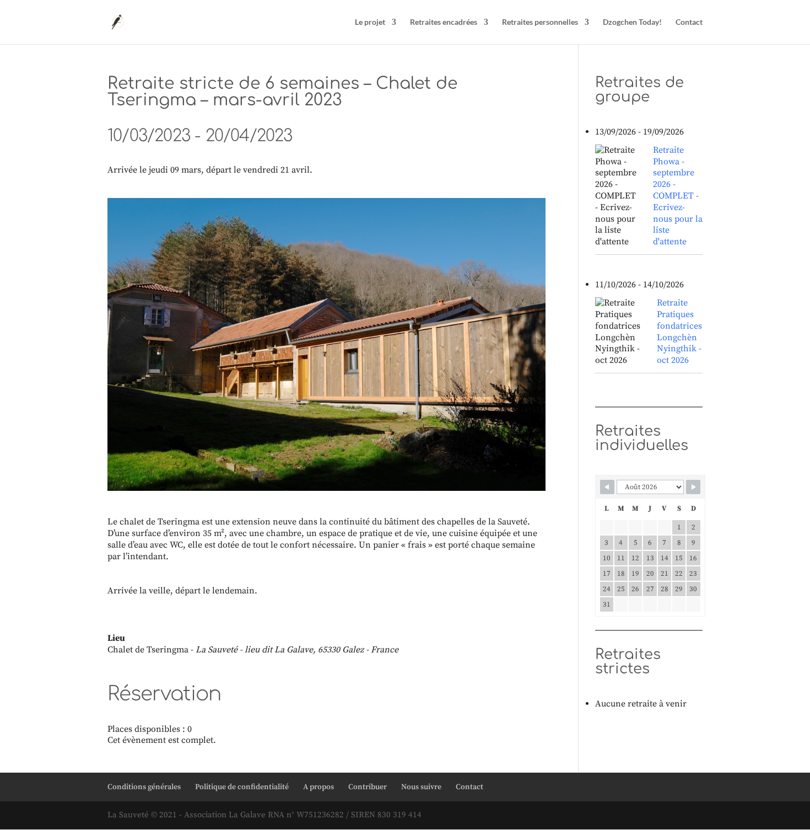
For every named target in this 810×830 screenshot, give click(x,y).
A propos (318, 787)
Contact (689, 22)
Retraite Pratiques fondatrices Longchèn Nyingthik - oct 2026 (679, 331)
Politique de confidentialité (242, 787)
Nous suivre (421, 787)
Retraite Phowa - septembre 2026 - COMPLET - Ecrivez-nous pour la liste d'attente (678, 195)
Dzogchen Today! (632, 22)
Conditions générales (144, 787)
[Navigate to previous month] (607, 487)
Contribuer (367, 787)
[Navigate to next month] (693, 487)
